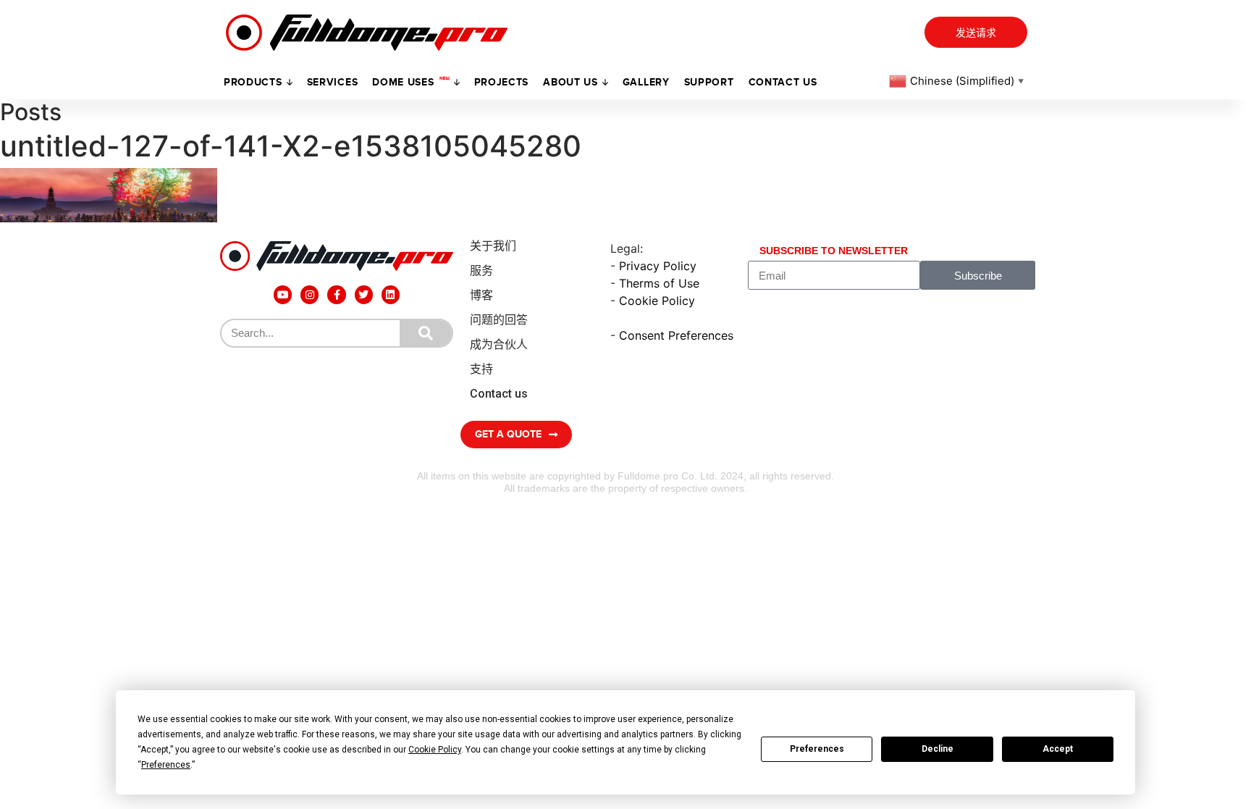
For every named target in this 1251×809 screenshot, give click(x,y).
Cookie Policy (657, 300)
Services (332, 82)
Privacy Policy (657, 266)
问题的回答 (499, 320)
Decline (937, 749)
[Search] (426, 333)
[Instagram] (309, 294)
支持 (481, 369)
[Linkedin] (391, 294)
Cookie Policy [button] (434, 750)
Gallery (646, 82)
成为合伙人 (499, 344)
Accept (1057, 749)
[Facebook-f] (336, 294)
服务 (481, 270)
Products (253, 82)
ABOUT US (570, 82)
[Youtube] (283, 294)
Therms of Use (659, 283)
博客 (481, 295)
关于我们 (493, 246)
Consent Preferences (676, 335)
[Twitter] (364, 294)
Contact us (783, 82)
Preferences (817, 749)
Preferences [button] (165, 765)
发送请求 (976, 33)
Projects (501, 82)
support (709, 82)
